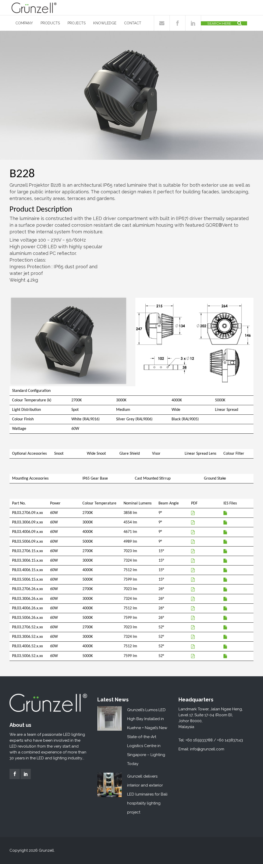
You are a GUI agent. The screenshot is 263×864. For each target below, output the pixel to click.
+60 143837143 (230, 740)
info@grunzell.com (207, 749)
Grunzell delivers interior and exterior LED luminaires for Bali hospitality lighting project (147, 794)
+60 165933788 (199, 740)
